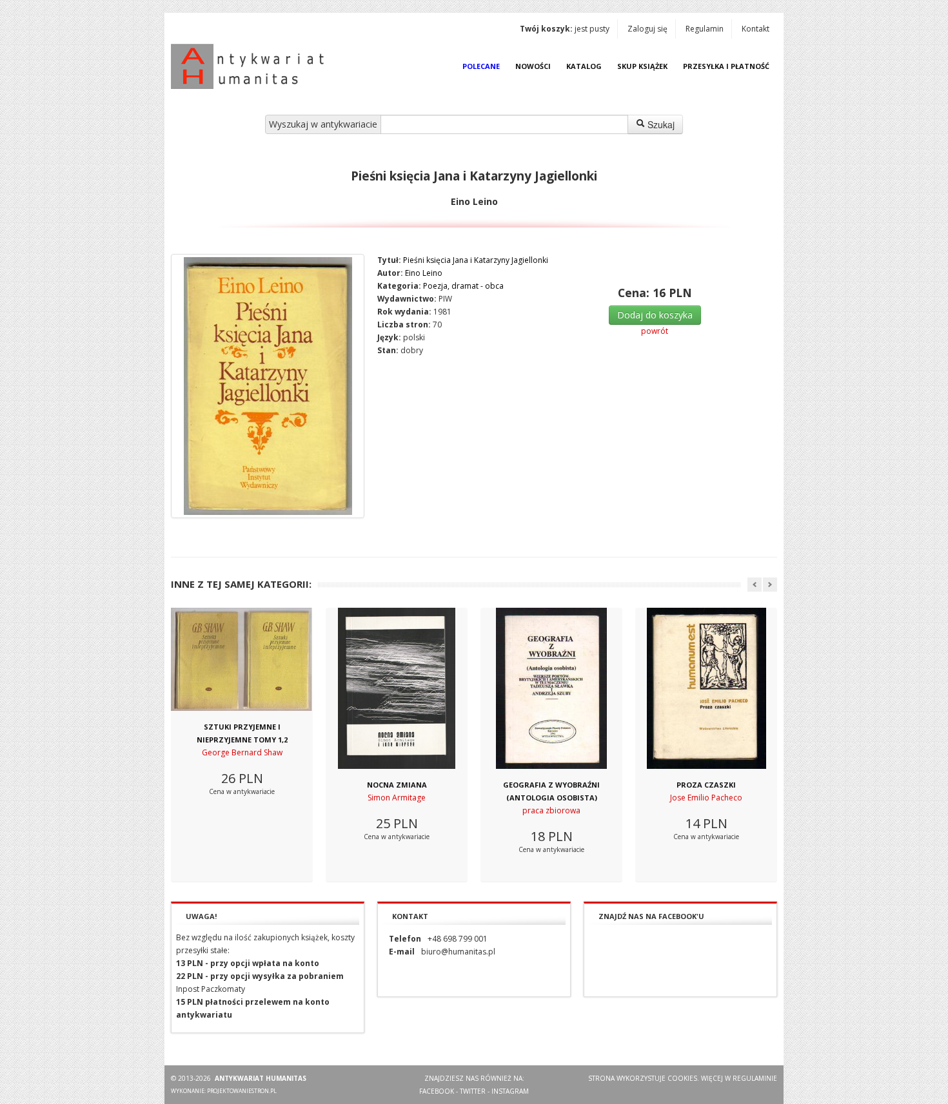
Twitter (473, 1091)
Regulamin (705, 28)
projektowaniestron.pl (242, 1090)
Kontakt (755, 28)
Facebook (436, 1091)
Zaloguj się (647, 28)
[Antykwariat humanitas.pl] (251, 66)
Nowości (533, 66)
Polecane (481, 66)
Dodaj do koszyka (655, 315)
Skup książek (642, 66)
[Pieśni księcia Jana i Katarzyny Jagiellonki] (267, 386)
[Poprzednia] (754, 584)
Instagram (510, 1091)
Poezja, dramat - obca (463, 285)
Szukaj (660, 124)
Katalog (584, 66)
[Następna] (770, 584)
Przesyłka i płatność (726, 66)
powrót (654, 330)
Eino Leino (423, 272)
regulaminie (755, 1078)
